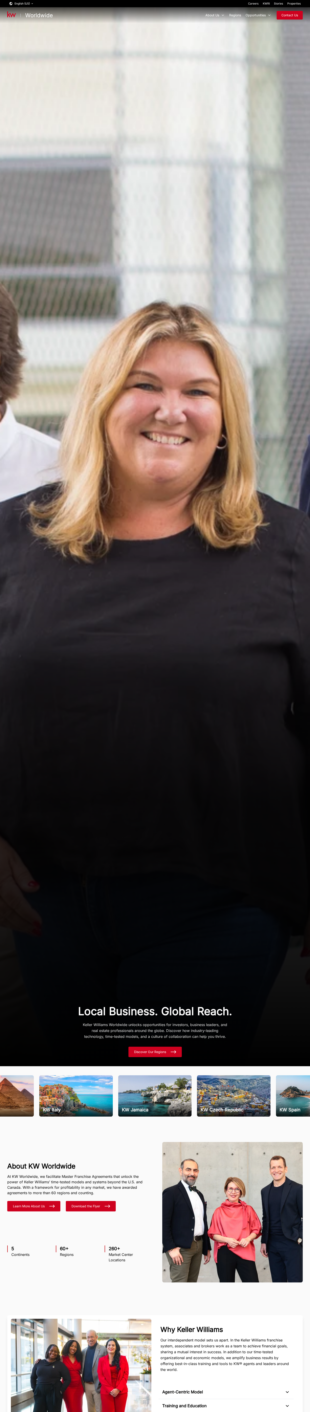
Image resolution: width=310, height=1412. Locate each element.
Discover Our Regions (150, 1052)
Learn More (57, 1108)
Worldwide (39, 15)
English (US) (22, 3)
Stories (278, 3)
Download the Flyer (85, 1206)
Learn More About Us (29, 1206)
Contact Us (289, 15)
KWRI (266, 3)
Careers (253, 3)
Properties (294, 3)
